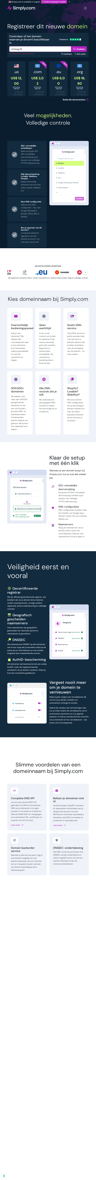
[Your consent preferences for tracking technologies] (4, 1176)
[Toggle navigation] (85, 8)
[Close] (69, 2)
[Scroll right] (85, 272)
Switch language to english (55, 2)
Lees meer (16, 825)
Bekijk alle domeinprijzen (74, 99)
